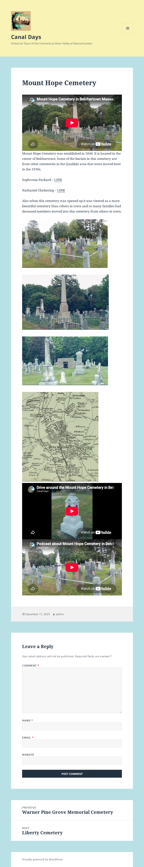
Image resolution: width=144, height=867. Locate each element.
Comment (30, 665)
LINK (58, 180)
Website (28, 754)
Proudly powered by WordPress (42, 859)
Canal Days (26, 36)
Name (27, 720)
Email (27, 737)
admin (60, 614)
